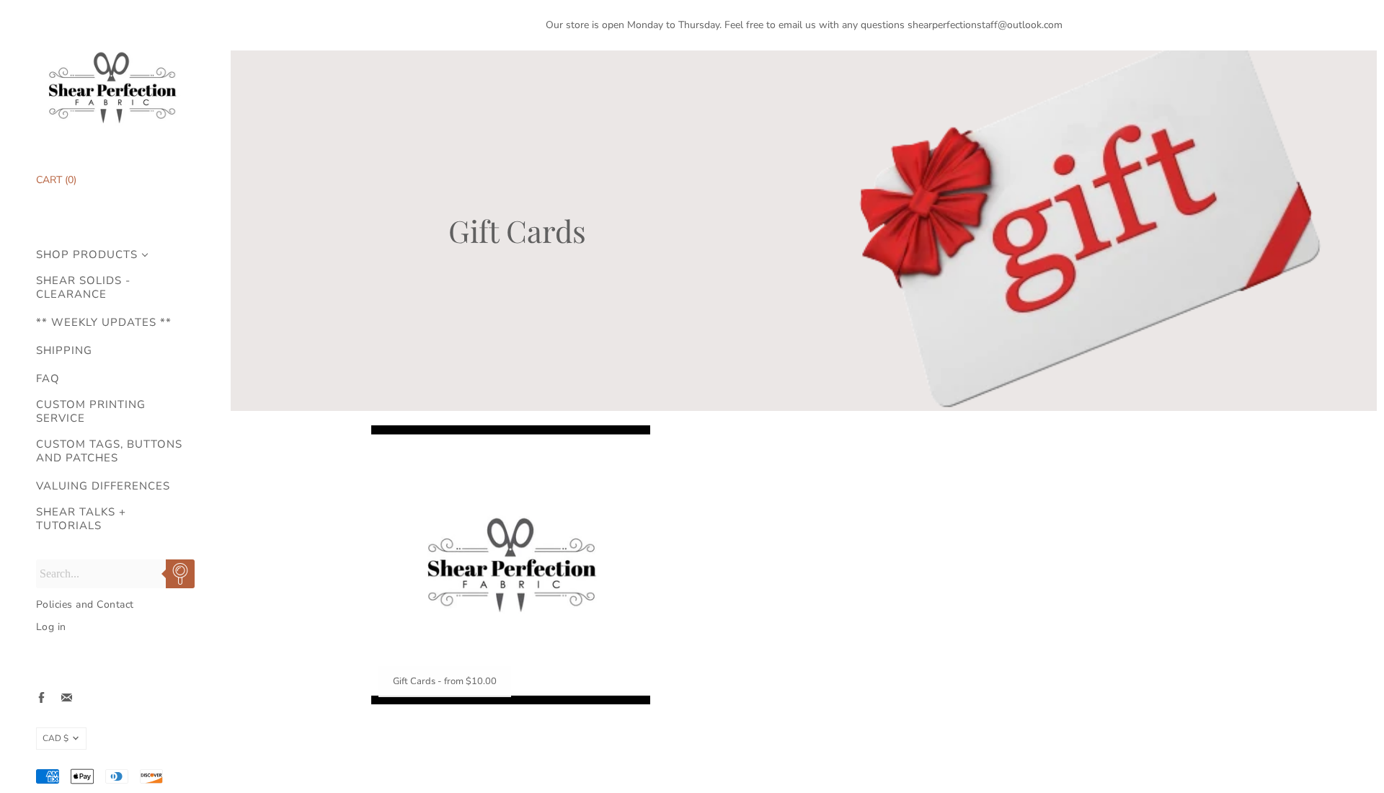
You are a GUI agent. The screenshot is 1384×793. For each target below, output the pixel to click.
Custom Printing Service (91, 411)
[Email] (66, 697)
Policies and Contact (85, 604)
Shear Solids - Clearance (83, 287)
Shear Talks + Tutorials (81, 519)
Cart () (56, 180)
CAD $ (55, 738)
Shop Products (87, 255)
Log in (51, 627)
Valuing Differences (103, 486)
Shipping (64, 351)
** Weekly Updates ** (104, 322)
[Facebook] (41, 697)
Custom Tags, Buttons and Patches (109, 451)
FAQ (48, 379)
